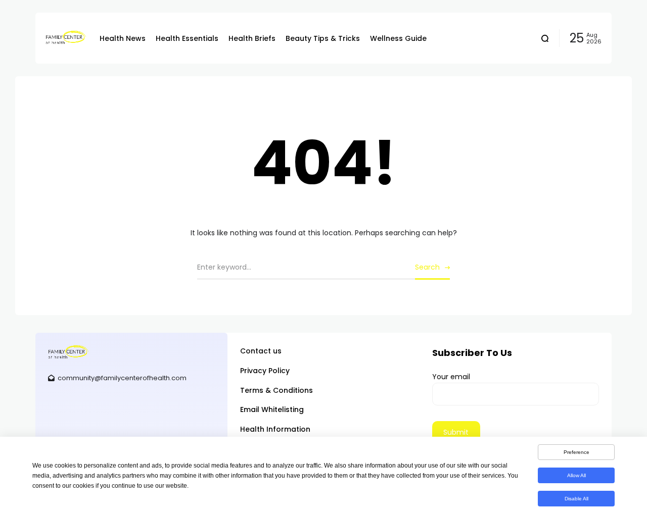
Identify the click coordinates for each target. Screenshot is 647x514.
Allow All (576, 475)
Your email (451, 377)
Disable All (576, 498)
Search (427, 267)
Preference (576, 452)
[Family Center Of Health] (64, 38)
